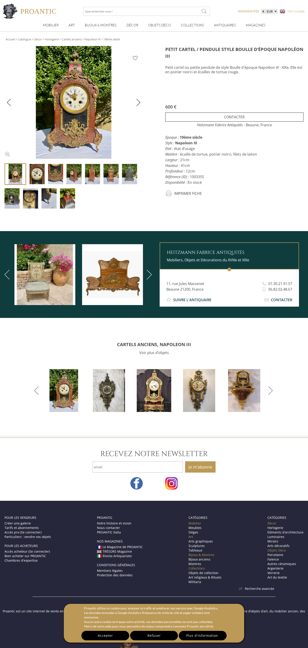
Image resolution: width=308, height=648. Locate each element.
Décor (132, 25)
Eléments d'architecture (285, 532)
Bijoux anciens (199, 559)
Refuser (154, 635)
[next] (148, 274)
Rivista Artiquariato (117, 556)
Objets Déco (159, 25)
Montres (194, 564)
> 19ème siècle (110, 39)
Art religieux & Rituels (204, 577)
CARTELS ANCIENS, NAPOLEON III (154, 344)
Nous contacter (108, 528)
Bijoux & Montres (201, 555)
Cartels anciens (72, 39)
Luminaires (275, 537)
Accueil (10, 39)
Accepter (105, 635)
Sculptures (196, 546)
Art (72, 25)
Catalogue (24, 39)
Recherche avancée (259, 588)
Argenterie (275, 568)
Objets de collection (203, 573)
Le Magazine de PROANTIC (123, 547)
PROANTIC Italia (109, 532)
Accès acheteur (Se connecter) (27, 551)
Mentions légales (110, 570)
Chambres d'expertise (21, 560)
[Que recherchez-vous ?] (204, 11)
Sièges (193, 532)
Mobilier (51, 25)
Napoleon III (92, 39)
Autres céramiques (281, 564)
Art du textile (277, 577)
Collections (192, 25)
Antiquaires (225, 25)
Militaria (194, 582)
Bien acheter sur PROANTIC (25, 556)
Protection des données (115, 575)
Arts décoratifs (278, 546)
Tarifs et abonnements (22, 528)
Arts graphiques (200, 541)
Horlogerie (52, 39)
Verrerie (273, 573)
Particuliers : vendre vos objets (28, 537)
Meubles (195, 528)
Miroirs (272, 541)
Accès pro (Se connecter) (23, 532)
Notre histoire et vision (114, 523)
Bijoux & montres (101, 25)
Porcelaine (275, 555)
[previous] (37, 390)
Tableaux (195, 550)
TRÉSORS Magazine (117, 551)
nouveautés (248, 11)
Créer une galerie (18, 523)
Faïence (273, 559)
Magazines (255, 25)
